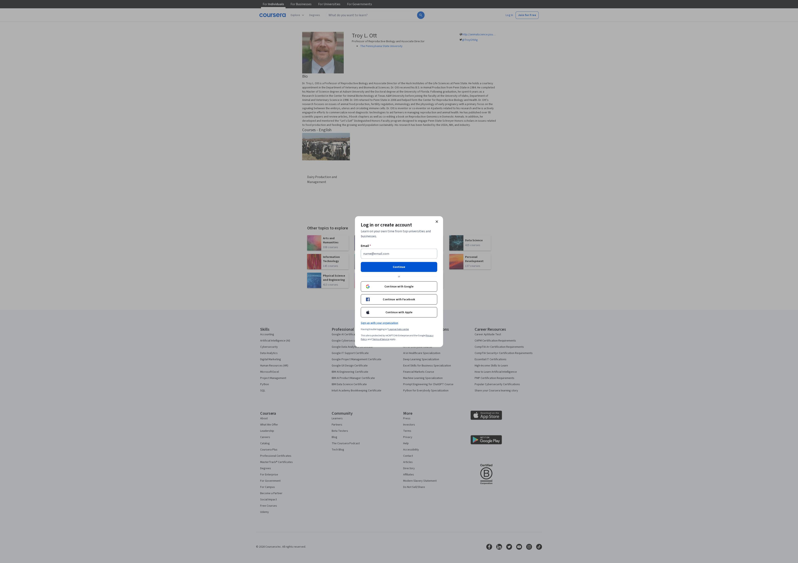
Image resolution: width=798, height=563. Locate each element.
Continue (399, 267)
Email (366, 246)
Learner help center (398, 329)
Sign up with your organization (379, 323)
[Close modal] (437, 221)
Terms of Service (380, 339)
